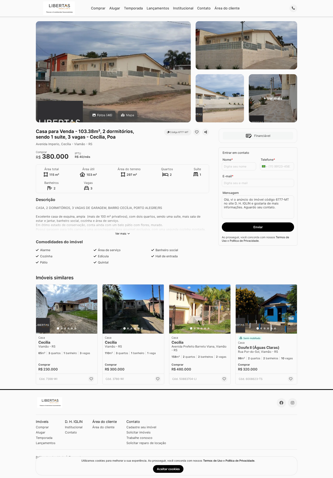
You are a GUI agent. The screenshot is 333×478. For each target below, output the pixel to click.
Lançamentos (158, 8)
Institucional (183, 8)
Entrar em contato (236, 153)
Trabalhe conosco (139, 438)
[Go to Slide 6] (75, 328)
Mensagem (231, 193)
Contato (204, 8)
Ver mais (120, 233)
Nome (228, 160)
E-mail (228, 176)
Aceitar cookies (168, 469)
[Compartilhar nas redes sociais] (205, 132)
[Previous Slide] (40, 309)
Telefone (268, 160)
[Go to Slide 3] (65, 328)
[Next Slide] (93, 309)
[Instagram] (292, 402)
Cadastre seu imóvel (141, 427)
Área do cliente (227, 8)
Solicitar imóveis (138, 432)
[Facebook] (281, 402)
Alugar (114, 8)
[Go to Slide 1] (58, 328)
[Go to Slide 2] (61, 328)
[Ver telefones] (293, 8)
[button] (66, 309)
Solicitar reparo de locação (146, 443)
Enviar (258, 227)
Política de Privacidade (244, 240)
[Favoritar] (196, 132)
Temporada (133, 8)
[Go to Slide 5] (72, 328)
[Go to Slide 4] (68, 328)
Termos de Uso (212, 460)
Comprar (98, 8)
